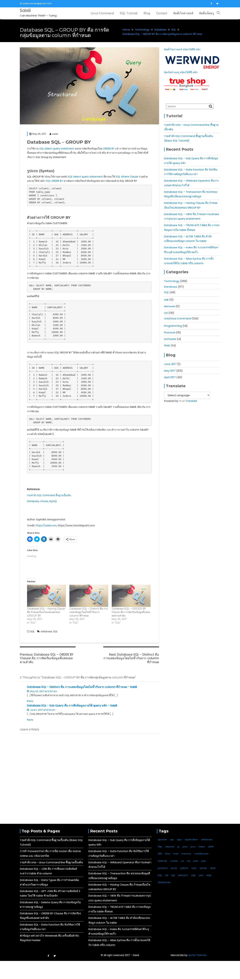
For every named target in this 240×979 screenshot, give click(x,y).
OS (166, 313)
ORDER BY (109, 148)
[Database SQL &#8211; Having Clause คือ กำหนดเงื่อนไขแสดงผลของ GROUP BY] (46, 596)
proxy (174, 868)
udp (193, 875)
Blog (147, 13)
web (208, 875)
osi (188, 861)
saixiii (55, 134)
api (172, 839)
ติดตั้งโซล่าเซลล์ (183, 13)
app (179, 839)
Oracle (44, 501)
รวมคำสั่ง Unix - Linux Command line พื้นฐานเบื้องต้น (51, 862)
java (185, 846)
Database (33, 501)
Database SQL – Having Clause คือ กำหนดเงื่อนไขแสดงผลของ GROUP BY (46, 612)
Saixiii (25, 10)
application (191, 839)
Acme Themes (197, 955)
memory (186, 853)
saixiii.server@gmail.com (37, 3)
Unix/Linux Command (177, 318)
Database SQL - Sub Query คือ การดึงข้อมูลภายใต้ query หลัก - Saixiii (72, 705)
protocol (163, 868)
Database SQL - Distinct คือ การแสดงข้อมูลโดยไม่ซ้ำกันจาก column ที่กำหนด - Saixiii (82, 687)
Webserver (164, 882)
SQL (32, 631)
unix (201, 875)
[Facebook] (211, 3)
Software (170, 339)
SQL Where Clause (127, 176)
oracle (174, 861)
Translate (191, 401)
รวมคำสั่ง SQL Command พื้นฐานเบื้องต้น (49, 495)
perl (195, 861)
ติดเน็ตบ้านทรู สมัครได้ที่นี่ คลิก (180, 72)
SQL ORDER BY (54, 181)
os (182, 861)
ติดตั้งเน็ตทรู (206, 13)
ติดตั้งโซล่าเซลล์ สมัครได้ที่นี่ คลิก (182, 49)
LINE (166, 299)
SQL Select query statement (56, 148)
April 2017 (170, 377)
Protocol (169, 332)
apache (162, 839)
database (46, 631)
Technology (171, 281)
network (162, 861)
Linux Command (102, 13)
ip (178, 846)
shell (212, 868)
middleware (201, 853)
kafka (202, 846)
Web (167, 345)
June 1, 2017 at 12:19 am (42, 710)
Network (169, 306)
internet (169, 846)
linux (167, 853)
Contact (161, 13)
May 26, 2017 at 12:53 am (43, 691)
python (184, 868)
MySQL (53, 501)
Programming (173, 326)
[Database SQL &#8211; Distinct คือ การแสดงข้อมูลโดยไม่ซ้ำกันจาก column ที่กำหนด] (88, 596)
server (203, 868)
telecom (183, 875)
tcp (173, 875)
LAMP (211, 846)
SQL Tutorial (129, 13)
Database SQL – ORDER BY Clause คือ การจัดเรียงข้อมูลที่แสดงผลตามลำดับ (131, 612)
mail (175, 853)
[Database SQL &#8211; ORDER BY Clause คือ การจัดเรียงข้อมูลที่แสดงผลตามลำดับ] (131, 596)
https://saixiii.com (46, 525)
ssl (166, 875)
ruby (193, 868)
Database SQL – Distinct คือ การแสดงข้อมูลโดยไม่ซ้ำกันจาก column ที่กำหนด (88, 612)
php (203, 861)
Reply (30, 701)
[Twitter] (217, 3)
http (160, 846)
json (193, 846)
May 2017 (170, 371)
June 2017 (170, 364)
